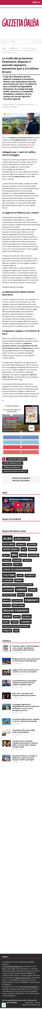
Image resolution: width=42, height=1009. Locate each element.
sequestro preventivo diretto (15, 471)
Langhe (21, 589)
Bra (14, 555)
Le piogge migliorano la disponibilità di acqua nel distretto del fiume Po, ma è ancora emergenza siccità (25, 707)
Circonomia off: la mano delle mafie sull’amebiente (23, 731)
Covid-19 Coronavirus (16, 569)
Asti (24, 549)
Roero (7, 616)
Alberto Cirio (22, 539)
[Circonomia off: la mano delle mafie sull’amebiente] (6, 734)
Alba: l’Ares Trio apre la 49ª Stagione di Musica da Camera (24, 694)
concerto (27, 560)
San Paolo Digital (17, 987)
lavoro (32, 590)
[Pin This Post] (21, 447)
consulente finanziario (17, 459)
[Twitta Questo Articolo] (21, 442)
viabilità (7, 631)
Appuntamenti (11, 549)
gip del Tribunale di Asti (13, 463)
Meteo (21, 595)
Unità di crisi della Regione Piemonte (16, 626)
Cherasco (6, 560)
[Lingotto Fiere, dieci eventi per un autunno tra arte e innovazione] (6, 674)
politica (6, 605)
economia (7, 580)
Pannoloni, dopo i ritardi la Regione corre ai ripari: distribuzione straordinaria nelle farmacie (26, 648)
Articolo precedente (21, 478)
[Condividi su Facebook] (21, 437)
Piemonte (31, 600)
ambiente (21, 544)
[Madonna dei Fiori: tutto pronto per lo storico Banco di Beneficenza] (6, 663)
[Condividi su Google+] (21, 452)
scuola (27, 616)
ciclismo (17, 560)
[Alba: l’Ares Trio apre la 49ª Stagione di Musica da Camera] (6, 698)
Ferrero (19, 580)
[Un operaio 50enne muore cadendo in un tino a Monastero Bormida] (6, 723)
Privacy (37, 1002)
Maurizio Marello (9, 595)
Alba (7, 538)
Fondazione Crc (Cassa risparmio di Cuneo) (17, 585)
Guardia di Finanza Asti (12, 467)
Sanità (17, 617)
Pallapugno (17, 601)
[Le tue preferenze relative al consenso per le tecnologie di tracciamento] (4, 1005)
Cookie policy (29, 1002)
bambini (32, 549)
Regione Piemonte (15, 610)
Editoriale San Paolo (21, 978)
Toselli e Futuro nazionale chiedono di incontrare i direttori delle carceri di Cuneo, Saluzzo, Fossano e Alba (25, 744)
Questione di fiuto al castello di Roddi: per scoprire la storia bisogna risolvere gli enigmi (24, 758)
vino (16, 631)
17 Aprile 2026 (8, 104)
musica (6, 600)
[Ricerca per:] (21, 41)
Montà (29, 595)
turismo (25, 621)
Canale (23, 555)
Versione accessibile (9, 107)
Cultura (9, 575)
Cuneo (20, 575)
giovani (8, 589)
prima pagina (18, 605)
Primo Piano (29, 104)
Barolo (6, 555)
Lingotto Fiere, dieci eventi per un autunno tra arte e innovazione (25, 671)
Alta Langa (8, 544)
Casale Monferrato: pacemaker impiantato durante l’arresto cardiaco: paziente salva (24, 683)
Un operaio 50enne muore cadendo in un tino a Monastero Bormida (25, 720)
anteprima (32, 545)
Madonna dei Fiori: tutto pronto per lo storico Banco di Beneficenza (26, 660)
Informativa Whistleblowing (31, 1005)
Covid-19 (17, 565)
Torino (15, 622)
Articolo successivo (21, 481)
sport (6, 622)
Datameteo (30, 575)
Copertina (21, 104)
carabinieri (33, 555)
